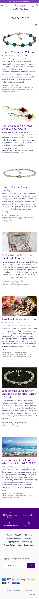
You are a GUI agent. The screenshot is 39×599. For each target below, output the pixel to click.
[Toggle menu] (2, 5)
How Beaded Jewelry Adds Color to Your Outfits (17, 127)
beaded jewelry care (27, 89)
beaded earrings (6, 89)
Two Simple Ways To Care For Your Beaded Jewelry (19, 321)
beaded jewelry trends (8, 91)
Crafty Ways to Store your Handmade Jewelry (17, 257)
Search (9, 535)
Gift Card (28, 535)
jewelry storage (23, 285)
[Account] (32, 5)
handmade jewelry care (24, 283)
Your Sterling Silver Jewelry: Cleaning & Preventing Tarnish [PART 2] (19, 393)
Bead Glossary (29, 545)
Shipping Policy (13, 542)
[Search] (6, 5)
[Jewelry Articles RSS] (36, 24)
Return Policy (27, 542)
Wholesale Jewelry (14, 538)
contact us (12, 333)
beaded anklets (17, 87)
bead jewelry (8, 87)
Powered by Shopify (26, 590)
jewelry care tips (14, 285)
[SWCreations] (19, 5)
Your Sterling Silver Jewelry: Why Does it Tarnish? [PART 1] (19, 462)
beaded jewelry (16, 89)
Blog (19, 545)
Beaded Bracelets (28, 87)
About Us (18, 535)
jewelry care (5, 285)
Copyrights (28, 538)
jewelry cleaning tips (25, 356)
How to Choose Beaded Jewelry (15, 188)
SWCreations (15, 590)
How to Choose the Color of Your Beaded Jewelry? (18, 54)
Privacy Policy (9, 545)
